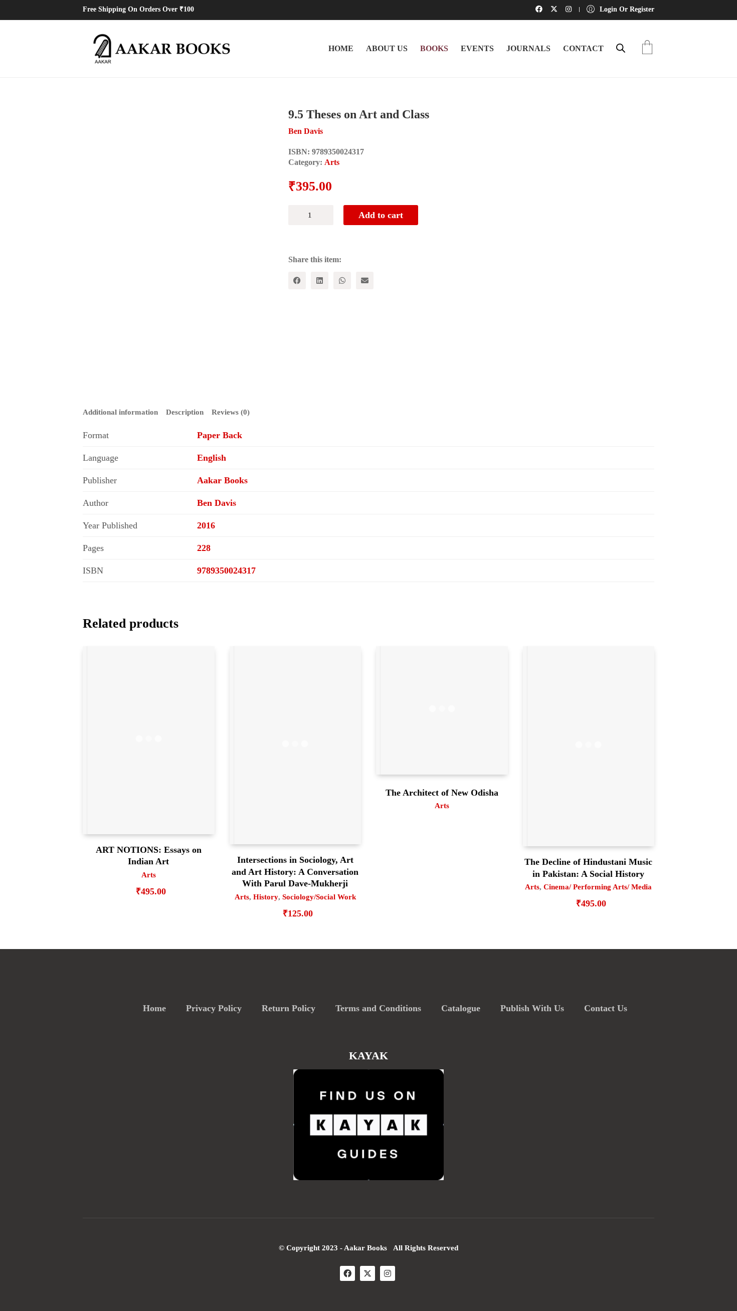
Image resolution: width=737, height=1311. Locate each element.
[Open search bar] (620, 48)
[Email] (365, 280)
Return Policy (288, 1008)
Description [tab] (185, 412)
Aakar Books (222, 480)
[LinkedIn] (319, 280)
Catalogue (460, 1008)
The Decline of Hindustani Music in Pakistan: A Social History (588, 867)
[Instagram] (387, 1273)
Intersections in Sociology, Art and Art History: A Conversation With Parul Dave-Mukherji (295, 871)
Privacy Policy (214, 1008)
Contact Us (605, 1008)
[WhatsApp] (342, 280)
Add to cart (380, 215)
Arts (331, 162)
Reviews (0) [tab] (231, 412)
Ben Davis (216, 503)
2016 (206, 525)
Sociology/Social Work (319, 897)
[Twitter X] (367, 1273)
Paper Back (219, 435)
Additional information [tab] (120, 412)
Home (154, 1008)
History (265, 897)
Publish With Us (532, 1008)
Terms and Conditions (378, 1008)
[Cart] (647, 48)
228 (204, 548)
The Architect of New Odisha (442, 793)
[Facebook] (297, 280)
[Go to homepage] (158, 49)
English (211, 458)
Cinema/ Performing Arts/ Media (597, 887)
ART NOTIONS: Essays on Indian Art (149, 855)
